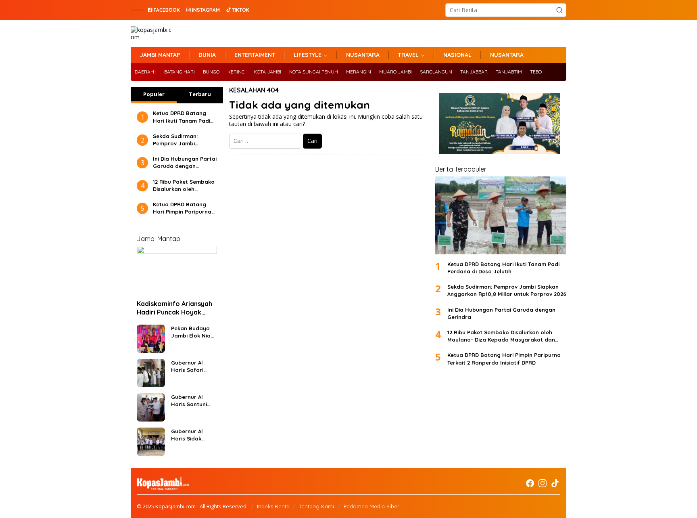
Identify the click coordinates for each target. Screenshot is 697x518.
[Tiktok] (555, 483)
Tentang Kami (316, 506)
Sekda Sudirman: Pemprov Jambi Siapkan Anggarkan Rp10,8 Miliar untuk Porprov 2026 (179, 140)
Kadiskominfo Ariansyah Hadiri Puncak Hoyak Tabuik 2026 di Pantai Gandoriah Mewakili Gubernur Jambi (174, 308)
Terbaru (200, 94)
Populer (154, 94)
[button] (559, 10)
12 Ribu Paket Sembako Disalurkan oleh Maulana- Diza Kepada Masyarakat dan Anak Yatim (184, 185)
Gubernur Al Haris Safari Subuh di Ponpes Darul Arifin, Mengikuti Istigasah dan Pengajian (193, 366)
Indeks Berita (273, 506)
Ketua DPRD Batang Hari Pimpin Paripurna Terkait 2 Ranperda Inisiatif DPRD (182, 208)
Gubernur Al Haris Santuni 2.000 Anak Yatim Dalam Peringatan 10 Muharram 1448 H (191, 401)
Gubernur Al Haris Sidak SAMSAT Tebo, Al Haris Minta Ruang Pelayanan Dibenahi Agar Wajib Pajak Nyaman (192, 435)
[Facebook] (530, 483)
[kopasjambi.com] (152, 33)
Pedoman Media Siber (371, 506)
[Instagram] (542, 483)
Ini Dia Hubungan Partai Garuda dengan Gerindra (185, 162)
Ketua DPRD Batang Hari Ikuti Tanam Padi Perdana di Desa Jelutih (181, 117)
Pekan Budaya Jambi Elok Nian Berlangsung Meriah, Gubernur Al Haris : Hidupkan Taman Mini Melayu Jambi (193, 332)
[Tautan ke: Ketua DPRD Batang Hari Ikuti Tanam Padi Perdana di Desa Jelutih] (500, 215)
